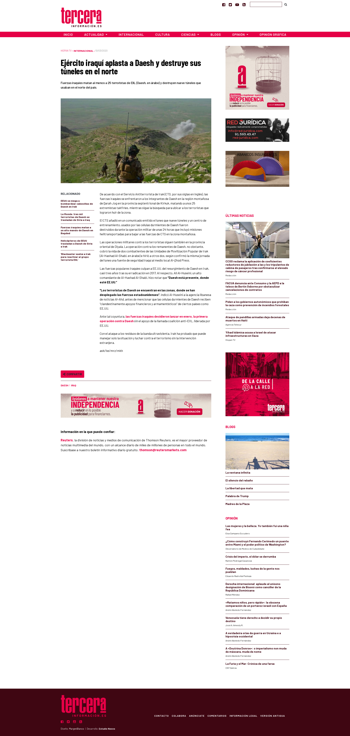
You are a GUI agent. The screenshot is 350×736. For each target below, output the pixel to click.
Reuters (67, 440)
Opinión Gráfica (273, 34)
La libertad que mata (239, 488)
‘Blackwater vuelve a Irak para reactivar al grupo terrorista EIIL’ (76, 256)
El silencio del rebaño (239, 480)
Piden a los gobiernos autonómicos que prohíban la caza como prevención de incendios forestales (257, 303)
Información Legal (243, 715)
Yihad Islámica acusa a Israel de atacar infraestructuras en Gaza (250, 334)
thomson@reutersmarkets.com (162, 450)
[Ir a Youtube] (237, 4)
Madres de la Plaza (237, 503)
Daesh (64, 385)
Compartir (73, 374)
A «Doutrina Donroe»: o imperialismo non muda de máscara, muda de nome (256, 650)
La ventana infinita (237, 472)
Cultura (162, 34)
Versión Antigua (272, 715)
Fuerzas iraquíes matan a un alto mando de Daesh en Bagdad (77, 230)
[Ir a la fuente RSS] (244, 4)
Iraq (73, 385)
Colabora (179, 715)
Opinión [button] (239, 34)
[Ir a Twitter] (230, 4)
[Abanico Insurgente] (257, 175)
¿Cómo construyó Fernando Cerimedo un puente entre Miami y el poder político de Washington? (257, 543)
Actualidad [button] (94, 34)
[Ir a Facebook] (223, 4)
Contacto (161, 715)
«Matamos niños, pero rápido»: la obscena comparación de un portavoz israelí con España (256, 604)
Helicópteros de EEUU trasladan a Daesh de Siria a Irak (76, 243)
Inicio (68, 34)
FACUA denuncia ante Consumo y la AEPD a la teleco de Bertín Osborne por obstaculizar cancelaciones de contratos (254, 286)
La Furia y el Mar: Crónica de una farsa (250, 663)
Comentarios (217, 715)
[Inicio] (81, 17)
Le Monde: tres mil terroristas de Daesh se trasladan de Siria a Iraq (75, 216)
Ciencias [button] (189, 34)
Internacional (131, 34)
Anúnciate (197, 715)
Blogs (216, 34)
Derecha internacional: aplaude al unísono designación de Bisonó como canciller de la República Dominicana (253, 587)
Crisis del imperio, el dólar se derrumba (250, 556)
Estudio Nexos (107, 728)
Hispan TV (66, 50)
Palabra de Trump (237, 496)
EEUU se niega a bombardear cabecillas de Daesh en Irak (77, 203)
